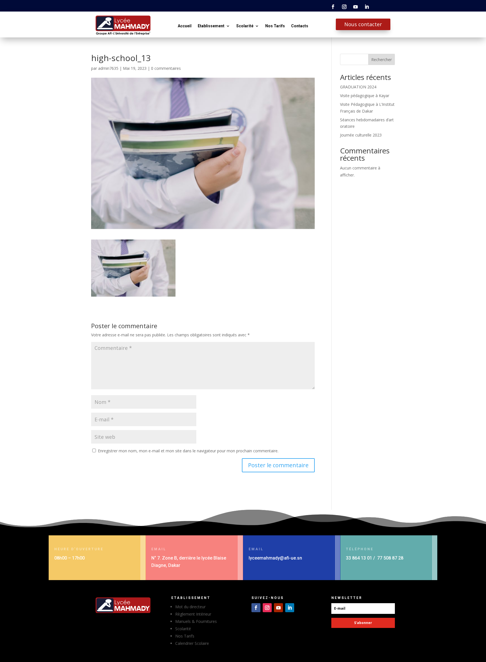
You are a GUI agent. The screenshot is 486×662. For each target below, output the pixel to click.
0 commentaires (166, 68)
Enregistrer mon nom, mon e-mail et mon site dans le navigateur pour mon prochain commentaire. (188, 450)
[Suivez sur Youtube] (355, 6)
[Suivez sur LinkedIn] (366, 6)
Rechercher (381, 59)
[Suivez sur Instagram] (344, 6)
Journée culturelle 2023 (361, 135)
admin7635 (108, 68)
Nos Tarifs (275, 26)
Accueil (185, 26)
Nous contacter (363, 24)
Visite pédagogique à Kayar (364, 95)
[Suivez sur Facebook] (333, 6)
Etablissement (211, 26)
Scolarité (244, 26)
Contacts (299, 26)
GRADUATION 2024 (358, 87)
